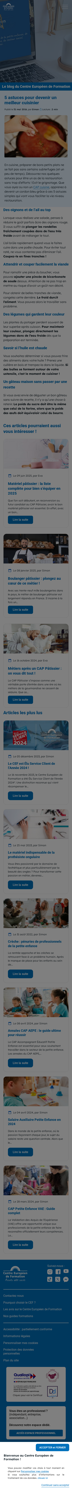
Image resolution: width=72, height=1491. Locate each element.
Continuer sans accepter (55, 1485)
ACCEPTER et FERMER (52, 1447)
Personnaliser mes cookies (35, 1471)
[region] (36, 1466)
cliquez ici (43, 1478)
